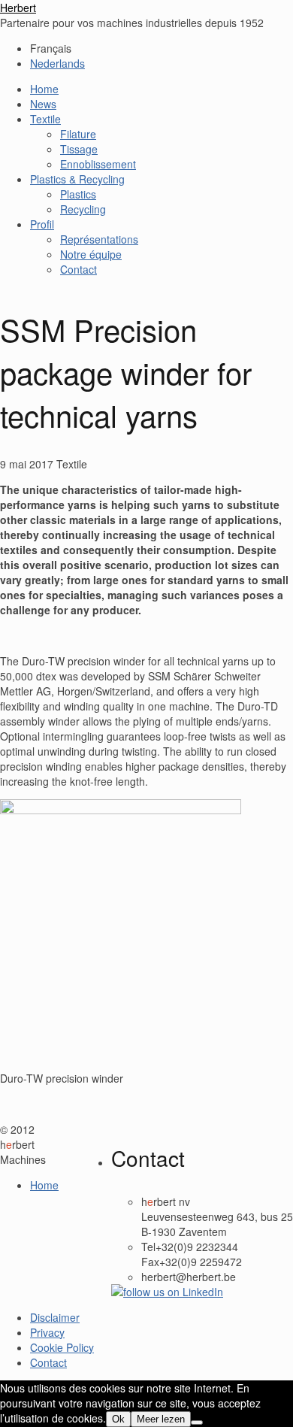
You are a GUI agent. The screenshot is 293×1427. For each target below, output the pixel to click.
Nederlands (57, 63)
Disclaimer (55, 1317)
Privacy (47, 1332)
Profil (42, 224)
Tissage (79, 148)
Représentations (99, 239)
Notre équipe (91, 254)
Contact (78, 269)
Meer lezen (161, 1419)
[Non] (197, 1422)
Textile (45, 118)
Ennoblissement (98, 163)
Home (44, 88)
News (43, 103)
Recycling (83, 209)
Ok (118, 1419)
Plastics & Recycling (77, 178)
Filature (78, 133)
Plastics (78, 193)
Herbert (18, 7)
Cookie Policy (62, 1347)
